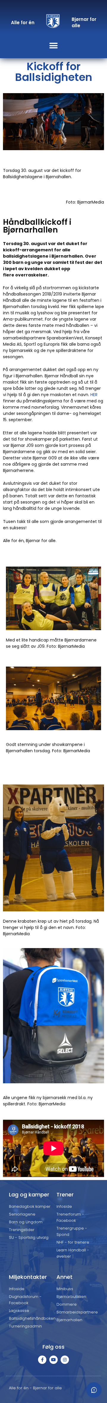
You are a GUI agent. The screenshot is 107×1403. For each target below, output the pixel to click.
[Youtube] (53, 1360)
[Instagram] (65, 1360)
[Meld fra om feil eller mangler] (94, 1390)
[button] (53, 45)
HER (93, 395)
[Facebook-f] (42, 1360)
